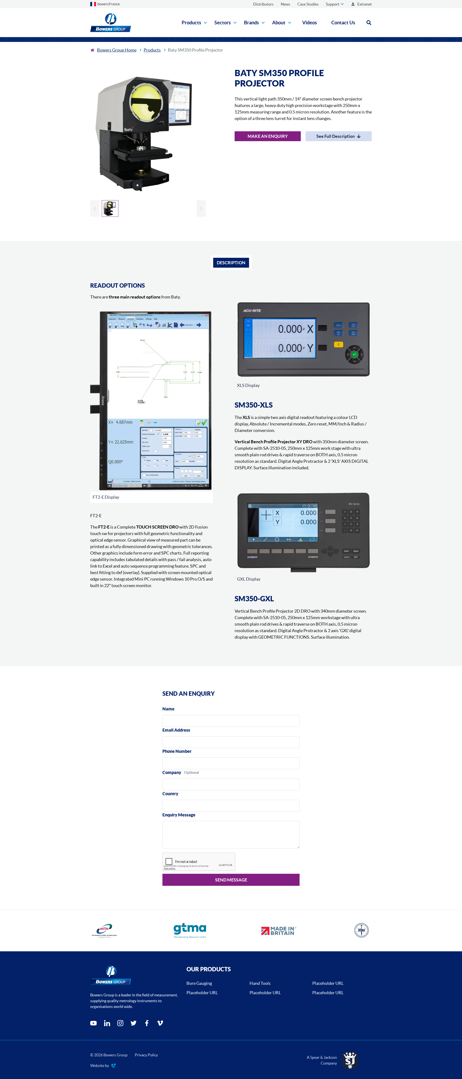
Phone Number (177, 751)
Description (231, 262)
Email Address (176, 730)
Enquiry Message (178, 814)
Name (168, 708)
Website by (99, 1065)
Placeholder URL (328, 983)
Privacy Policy (146, 1055)
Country (170, 793)
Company (171, 772)
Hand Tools (260, 983)
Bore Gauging (199, 983)
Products (152, 50)
